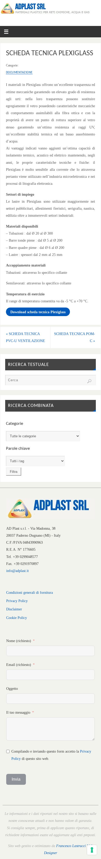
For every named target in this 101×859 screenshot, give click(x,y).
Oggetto (12, 688)
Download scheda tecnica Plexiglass (38, 312)
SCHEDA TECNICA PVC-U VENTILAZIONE (25, 337)
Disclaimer (14, 609)
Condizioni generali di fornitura (29, 592)
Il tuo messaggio (18, 712)
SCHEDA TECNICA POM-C (74, 337)
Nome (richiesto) (18, 641)
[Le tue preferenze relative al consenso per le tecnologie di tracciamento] (92, 850)
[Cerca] (89, 381)
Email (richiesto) (18, 665)
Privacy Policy (17, 601)
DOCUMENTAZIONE (19, 72)
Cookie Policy (16, 618)
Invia (16, 779)
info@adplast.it (17, 571)
